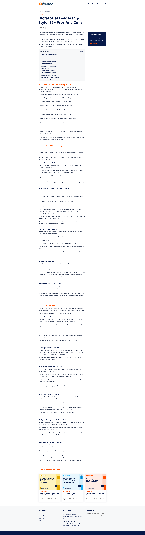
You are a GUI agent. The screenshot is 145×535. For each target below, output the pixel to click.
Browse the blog (94, 43)
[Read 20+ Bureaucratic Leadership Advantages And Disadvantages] (72, 482)
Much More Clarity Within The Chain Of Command (52, 59)
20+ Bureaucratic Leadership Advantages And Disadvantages (72, 494)
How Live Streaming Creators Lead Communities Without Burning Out (69, 514)
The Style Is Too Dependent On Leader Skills (50, 77)
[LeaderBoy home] (46, 3)
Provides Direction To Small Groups (49, 66)
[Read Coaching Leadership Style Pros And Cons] (95, 482)
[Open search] (105, 4)
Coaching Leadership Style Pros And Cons (95, 494)
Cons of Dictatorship (45, 68)
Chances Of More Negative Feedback (49, 79)
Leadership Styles (42, 516)
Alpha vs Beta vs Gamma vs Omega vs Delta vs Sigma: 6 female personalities (72, 517)
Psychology (41, 522)
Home (40, 11)
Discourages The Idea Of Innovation (49, 72)
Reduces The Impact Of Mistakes (48, 58)
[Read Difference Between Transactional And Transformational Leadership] (49, 482)
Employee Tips (42, 518)
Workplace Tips (42, 524)
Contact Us (88, 520)
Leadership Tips (86, 3)
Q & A (40, 520)
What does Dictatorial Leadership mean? (49, 54)
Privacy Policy (89, 521)
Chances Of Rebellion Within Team (49, 75)
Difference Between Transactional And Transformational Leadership (49, 494)
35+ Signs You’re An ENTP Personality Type (71, 523)
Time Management (43, 515)
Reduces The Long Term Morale (48, 70)
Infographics (95, 3)
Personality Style (42, 513)
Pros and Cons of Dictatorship (47, 55)
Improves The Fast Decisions (48, 63)
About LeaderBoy (90, 518)
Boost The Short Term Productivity (49, 61)
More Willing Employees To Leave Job (49, 73)
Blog (102, 3)
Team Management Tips (44, 525)
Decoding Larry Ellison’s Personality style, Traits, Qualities (71, 526)
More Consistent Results (47, 64)
